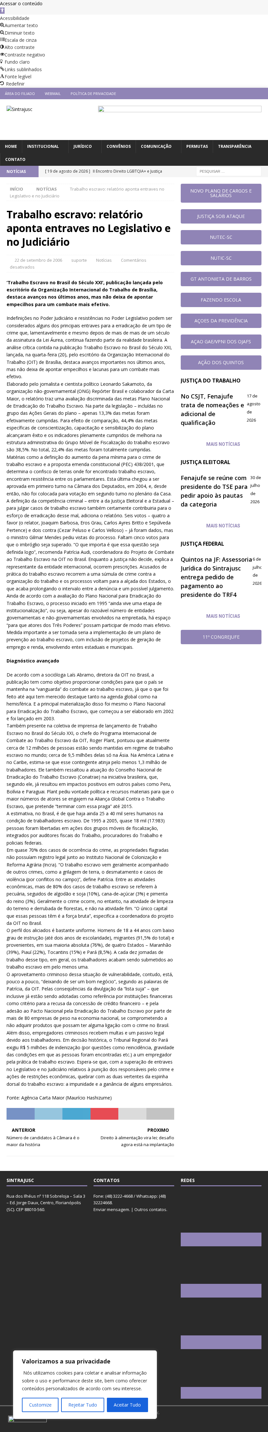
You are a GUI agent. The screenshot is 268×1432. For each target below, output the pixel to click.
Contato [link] (15, 159)
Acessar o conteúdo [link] (21, 3)
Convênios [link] (119, 146)
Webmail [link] (53, 93)
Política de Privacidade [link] (93, 93)
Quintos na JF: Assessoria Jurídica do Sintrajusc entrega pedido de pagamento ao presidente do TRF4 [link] (216, 577)
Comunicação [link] (156, 146)
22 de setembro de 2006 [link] (38, 260)
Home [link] (11, 146)
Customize (40, 1405)
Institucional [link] (43, 146)
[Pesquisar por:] (228, 171)
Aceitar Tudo (127, 1405)
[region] (85, 1384)
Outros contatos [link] (150, 1209)
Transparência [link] (234, 146)
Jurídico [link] (83, 146)
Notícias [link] (104, 260)
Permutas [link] (197, 146)
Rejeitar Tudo (82, 1405)
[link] (2, 11)
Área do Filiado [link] (20, 93)
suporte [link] (79, 260)
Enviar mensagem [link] (111, 1209)
